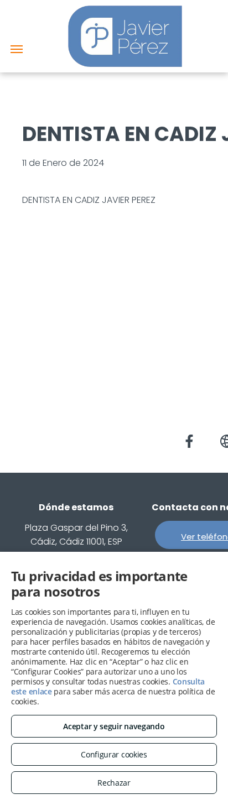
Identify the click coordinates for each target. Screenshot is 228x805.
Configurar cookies (114, 754)
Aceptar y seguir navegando (113, 726)
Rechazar (114, 782)
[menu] (17, 49)
